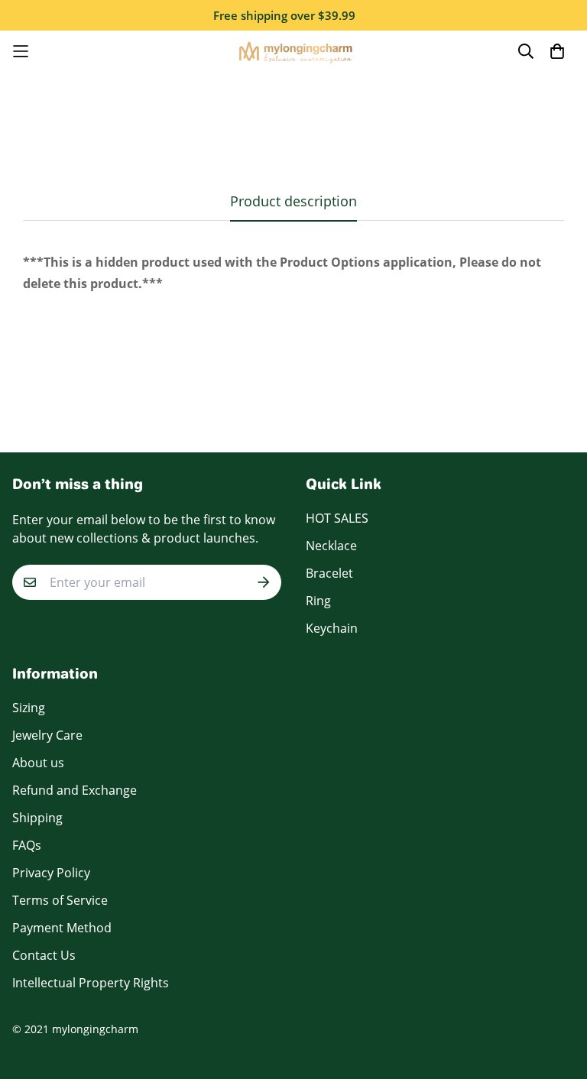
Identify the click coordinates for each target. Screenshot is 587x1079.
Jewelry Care (47, 735)
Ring (318, 600)
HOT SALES (337, 518)
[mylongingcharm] (294, 52)
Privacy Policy (51, 872)
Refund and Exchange (74, 790)
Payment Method (62, 927)
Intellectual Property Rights (90, 982)
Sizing (28, 707)
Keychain (332, 628)
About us (38, 762)
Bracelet (329, 573)
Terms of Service (60, 900)
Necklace (331, 545)
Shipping (37, 817)
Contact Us (44, 955)
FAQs (26, 845)
